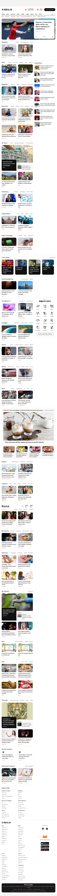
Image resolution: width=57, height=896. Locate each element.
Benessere (13, 552)
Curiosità (24, 483)
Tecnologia (4, 57)
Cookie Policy (29, 889)
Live (32, 388)
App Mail (3, 842)
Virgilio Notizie (21, 827)
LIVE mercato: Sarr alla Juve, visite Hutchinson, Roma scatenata (24, 402)
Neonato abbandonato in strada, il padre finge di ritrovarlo (46, 124)
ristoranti (20, 796)
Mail (3, 16)
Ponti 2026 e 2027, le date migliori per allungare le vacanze (9, 497)
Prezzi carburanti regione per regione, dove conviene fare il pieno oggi (47, 74)
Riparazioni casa (21, 478)
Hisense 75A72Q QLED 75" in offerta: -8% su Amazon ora (8, 314)
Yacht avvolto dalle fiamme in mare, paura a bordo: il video (25, 380)
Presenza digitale (29, 766)
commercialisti (21, 814)
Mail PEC (13, 16)
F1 (24, 388)
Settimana (22, 700)
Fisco (19, 208)
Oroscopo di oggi (14, 700)
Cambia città (4, 509)
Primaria (26, 344)
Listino (31, 213)
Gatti (26, 661)
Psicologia (19, 552)
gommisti (3, 806)
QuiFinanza (5, 191)
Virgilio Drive (4, 833)
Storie (31, 366)
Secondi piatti (26, 531)
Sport (7, 14)
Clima (11, 143)
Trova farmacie (21, 870)
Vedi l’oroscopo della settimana (45, 334)
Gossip (19, 851)
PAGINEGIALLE (12, 886)
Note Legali (20, 889)
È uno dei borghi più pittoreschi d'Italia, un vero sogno (8, 756)
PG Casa (3, 873)
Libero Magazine (21, 847)
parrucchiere (20, 802)
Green (37, 29)
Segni (31, 700)
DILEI (39, 886)
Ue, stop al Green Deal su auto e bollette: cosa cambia (8, 183)
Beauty (12, 106)
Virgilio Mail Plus (5, 829)
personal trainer (21, 815)
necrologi (3, 817)
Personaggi (30, 84)
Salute (25, 552)
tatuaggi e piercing (22, 807)
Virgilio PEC (4, 831)
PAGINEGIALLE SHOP (19, 886)
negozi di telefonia (5, 815)
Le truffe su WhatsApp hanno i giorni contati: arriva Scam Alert (8, 249)
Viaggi (27, 14)
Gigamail (3, 836)
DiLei (3, 62)
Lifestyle (21, 62)
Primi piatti (18, 531)
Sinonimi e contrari (19, 344)
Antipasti (13, 531)
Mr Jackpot (20, 861)
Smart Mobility (4, 866)
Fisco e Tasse (30, 191)
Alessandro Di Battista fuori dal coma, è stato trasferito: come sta (47, 111)
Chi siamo (15, 889)
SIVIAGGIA (42, 886)
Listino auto (4, 864)
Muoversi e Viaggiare (7, 800)
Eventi (20, 509)
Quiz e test (30, 483)
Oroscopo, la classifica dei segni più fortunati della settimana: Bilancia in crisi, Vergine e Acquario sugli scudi (9, 721)
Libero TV (20, 849)
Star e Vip (15, 62)
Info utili (20, 230)
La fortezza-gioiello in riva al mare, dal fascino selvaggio (25, 292)
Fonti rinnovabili (29, 143)
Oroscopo (5, 700)
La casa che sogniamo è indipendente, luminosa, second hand (24, 119)
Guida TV (13, 84)
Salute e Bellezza (22, 800)
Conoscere (4, 569)
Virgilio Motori (6, 213)
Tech (36, 14)
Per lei (31, 42)
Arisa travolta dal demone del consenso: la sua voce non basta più (8, 97)
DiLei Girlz (5, 106)
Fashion (17, 106)
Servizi (3, 810)
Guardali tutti (52, 257)
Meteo (22, 14)
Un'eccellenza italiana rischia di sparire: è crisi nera (24, 633)
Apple (25, 235)
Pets (3, 661)
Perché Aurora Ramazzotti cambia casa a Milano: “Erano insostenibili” (9, 522)
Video (40, 14)
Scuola (4, 344)
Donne (18, 14)
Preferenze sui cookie (37, 889)
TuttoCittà (4, 879)
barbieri (19, 806)
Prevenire (4, 586)
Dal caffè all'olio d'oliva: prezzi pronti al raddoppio (9, 163)
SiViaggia (4, 323)
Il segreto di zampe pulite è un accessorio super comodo (9, 691)
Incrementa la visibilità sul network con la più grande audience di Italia (25, 779)
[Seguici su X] (46, 828)
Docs (34, 16)
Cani (23, 661)
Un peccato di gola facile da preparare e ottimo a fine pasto (8, 455)
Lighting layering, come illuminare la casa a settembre (8, 292)
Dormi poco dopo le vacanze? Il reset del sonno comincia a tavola (9, 544)
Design (31, 279)
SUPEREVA (28, 887)
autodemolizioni (5, 804)
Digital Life (30, 235)
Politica (22, 366)
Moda (26, 62)
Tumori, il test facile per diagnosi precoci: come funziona (24, 583)
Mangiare (20, 790)
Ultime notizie (11, 366)
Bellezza (20, 57)
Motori (31, 14)
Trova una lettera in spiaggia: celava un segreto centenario (9, 336)
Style (22, 106)
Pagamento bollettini (22, 859)
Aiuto (3, 843)
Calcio (12, 388)
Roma (5, 506)
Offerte (17, 42)
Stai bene (20, 568)
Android (20, 235)
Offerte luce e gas (41, 16)
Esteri (27, 366)
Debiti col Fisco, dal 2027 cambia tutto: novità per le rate (25, 205)
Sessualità (30, 552)
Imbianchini (22, 461)
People (9, 62)
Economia (13, 14)
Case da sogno (24, 279)
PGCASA (24, 886)
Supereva (4, 483)
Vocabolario (20, 874)
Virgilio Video (20, 833)
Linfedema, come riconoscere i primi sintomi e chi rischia (9, 566)
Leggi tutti (30, 591)
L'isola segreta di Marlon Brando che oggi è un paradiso (43, 24)
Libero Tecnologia (7, 235)
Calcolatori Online (21, 878)
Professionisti (21, 810)
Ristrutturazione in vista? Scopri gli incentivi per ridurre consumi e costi (8, 475)
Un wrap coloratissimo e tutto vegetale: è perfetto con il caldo (24, 544)
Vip (2, 79)
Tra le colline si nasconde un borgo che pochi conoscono (25, 756)
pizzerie (19, 798)
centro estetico (21, 804)
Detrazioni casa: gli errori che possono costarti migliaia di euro (24, 475)
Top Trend (4, 783)
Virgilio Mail (4, 827)
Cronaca (17, 366)
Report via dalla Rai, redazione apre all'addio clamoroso (8, 380)
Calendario (4, 840)
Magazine (5, 84)
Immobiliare (22, 191)
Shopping (3, 855)
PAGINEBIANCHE (30, 886)
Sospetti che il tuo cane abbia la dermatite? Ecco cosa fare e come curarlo (24, 675)
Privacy (24, 889)
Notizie (3, 14)
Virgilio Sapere (4, 857)
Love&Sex (27, 106)
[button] (52, 37)
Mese (27, 700)
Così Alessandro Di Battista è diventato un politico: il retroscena (9, 358)
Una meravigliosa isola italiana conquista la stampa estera (24, 336)
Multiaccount (4, 838)
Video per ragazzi (29, 641)
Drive (18, 16)
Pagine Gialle (6, 788)
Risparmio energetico (6, 478)
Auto (18, 213)
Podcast (31, 661)
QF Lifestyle (5, 591)
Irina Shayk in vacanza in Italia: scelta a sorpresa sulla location (24, 522)
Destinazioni (17, 322)
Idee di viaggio (24, 322)
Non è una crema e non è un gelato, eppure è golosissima (21, 455)
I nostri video (5, 257)
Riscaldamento (15, 461)
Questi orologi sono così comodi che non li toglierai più (25, 249)
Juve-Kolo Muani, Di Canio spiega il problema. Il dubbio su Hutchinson (9, 402)
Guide (19, 252)
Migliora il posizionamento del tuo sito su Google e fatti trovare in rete (9, 779)
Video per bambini (19, 641)
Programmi (23, 84)
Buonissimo (5, 531)
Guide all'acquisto (24, 42)
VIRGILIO (7, 886)
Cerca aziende (21, 867)
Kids (3, 641)
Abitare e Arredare (6, 790)
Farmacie (25, 509)
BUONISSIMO (52, 886)
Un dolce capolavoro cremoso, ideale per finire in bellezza (34, 455)
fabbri (3, 798)
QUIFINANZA (47, 886)
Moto (22, 213)
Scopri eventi (20, 869)
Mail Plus (7, 16)
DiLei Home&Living (7, 279)
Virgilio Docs (4, 834)
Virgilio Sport (20, 829)
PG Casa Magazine (5, 875)
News (18, 84)
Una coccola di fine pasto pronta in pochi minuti (24, 442)
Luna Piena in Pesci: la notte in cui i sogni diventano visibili (26, 725)
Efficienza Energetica (19, 143)
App (2, 252)
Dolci (32, 531)
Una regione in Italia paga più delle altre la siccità (9, 611)
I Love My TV (22, 301)
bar (18, 794)
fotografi (20, 817)
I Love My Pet (30, 301)
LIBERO (4, 886)
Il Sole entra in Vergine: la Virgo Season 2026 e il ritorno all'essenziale (24, 740)
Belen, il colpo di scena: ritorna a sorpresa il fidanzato (24, 75)
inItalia (19, 842)
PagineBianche (5, 877)
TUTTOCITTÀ (35, 886)
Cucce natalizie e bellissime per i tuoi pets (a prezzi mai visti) (25, 691)
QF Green (4, 143)
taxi (2, 802)
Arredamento (30, 461)
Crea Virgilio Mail (50, 9)
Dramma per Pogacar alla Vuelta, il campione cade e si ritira (47, 118)
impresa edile (4, 794)
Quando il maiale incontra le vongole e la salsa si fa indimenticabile (46, 67)
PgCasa (4, 461)
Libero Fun (20, 862)
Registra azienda (5, 871)
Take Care (5, 553)
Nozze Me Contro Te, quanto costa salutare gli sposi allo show (24, 497)
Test (32, 106)
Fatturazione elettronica (26, 16)
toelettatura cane (5, 814)
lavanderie (4, 812)
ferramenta (4, 792)
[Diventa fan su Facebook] (43, 828)
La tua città (20, 872)
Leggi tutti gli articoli (49, 410)
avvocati (19, 812)
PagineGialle (4, 870)
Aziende (31, 509)
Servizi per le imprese (8, 766)
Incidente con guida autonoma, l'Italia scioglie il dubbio (25, 227)
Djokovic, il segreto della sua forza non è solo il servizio (8, 75)
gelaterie (20, 792)
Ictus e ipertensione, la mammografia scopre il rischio (8, 583)
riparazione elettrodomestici (7, 796)
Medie (31, 344)
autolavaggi (4, 807)
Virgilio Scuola (4, 859)
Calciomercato (19, 388)
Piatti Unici (20, 547)
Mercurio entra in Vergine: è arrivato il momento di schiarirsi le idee (9, 740)
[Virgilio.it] (7, 9)
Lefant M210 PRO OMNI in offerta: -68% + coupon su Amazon (25, 314)
